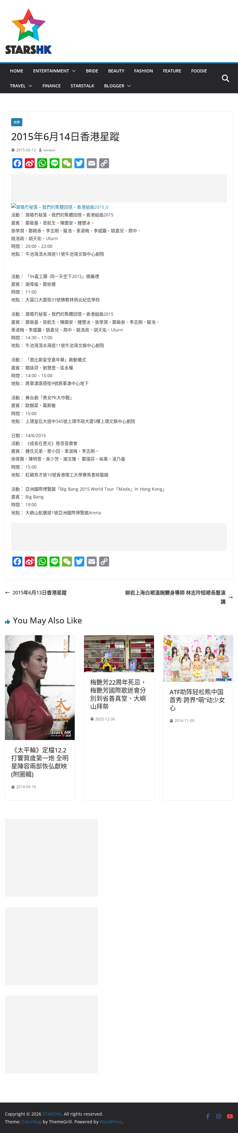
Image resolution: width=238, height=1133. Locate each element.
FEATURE (172, 71)
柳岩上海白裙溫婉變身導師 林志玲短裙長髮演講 (175, 597)
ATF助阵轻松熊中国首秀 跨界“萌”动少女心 (197, 700)
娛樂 (17, 122)
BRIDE (92, 71)
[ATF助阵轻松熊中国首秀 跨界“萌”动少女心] (198, 639)
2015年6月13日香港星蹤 (39, 592)
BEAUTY (116, 71)
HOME (16, 71)
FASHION (143, 71)
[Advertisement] (124, 188)
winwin (49, 150)
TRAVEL (18, 86)
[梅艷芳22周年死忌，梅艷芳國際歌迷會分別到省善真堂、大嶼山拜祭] (119, 639)
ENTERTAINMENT (51, 71)
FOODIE (199, 71)
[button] (72, 71)
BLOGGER (114, 86)
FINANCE (51, 86)
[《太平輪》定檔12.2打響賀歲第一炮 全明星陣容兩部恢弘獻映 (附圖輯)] (40, 639)
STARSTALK (82, 86)
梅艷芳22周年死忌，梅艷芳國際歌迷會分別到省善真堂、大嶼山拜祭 (118, 694)
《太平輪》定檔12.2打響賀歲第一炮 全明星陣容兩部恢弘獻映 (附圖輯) (39, 762)
